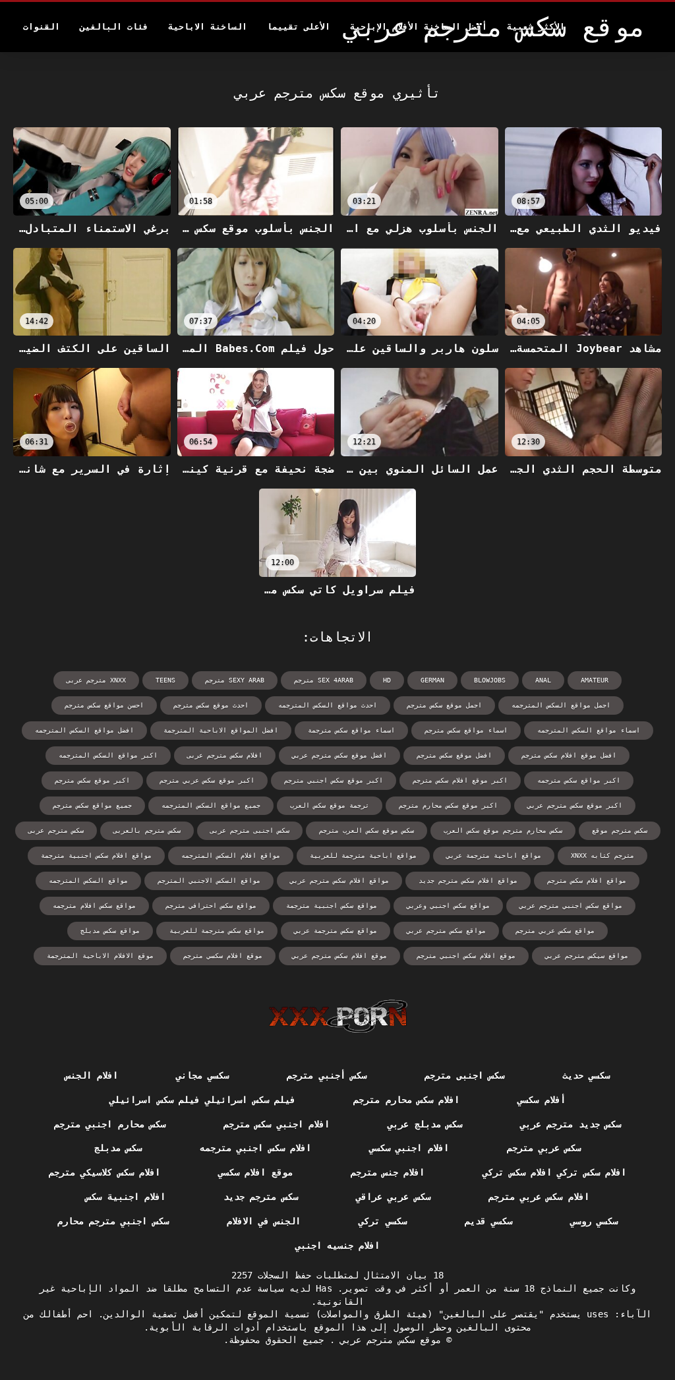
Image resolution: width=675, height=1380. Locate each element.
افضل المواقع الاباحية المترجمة (220, 730)
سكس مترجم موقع (619, 830)
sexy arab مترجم (234, 680)
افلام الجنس (91, 1075)
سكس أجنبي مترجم (327, 1075)
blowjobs (490, 680)
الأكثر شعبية (536, 27)
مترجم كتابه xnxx (602, 855)
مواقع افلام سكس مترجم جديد (468, 880)
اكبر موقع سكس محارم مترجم (448, 805)
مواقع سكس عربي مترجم (555, 930)
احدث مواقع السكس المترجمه (327, 705)
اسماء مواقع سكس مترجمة (351, 730)
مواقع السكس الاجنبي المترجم (209, 880)
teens (165, 680)
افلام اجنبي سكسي (409, 1148)
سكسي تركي (382, 1221)
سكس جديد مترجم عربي (570, 1124)
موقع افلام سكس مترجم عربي (339, 955)
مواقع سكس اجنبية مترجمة (331, 905)
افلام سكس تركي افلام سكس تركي (554, 1172)
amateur (594, 680)
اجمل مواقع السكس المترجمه (561, 705)
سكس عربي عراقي (393, 1196)
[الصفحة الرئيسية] (337, 1016)
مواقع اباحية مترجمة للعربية (363, 855)
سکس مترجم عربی (56, 830)
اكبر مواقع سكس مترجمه (578, 780)
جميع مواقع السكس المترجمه (210, 805)
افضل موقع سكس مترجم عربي (339, 755)
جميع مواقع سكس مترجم (92, 805)
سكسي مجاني (202, 1075)
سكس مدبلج (118, 1148)
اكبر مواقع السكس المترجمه (108, 755)
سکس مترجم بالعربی (147, 830)
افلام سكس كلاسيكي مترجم (104, 1172)
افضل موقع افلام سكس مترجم (568, 755)
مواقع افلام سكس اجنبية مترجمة (96, 855)
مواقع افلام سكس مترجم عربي (339, 880)
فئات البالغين (114, 27)
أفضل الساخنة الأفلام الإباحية (418, 27)
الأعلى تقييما (298, 27)
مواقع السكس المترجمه (88, 880)
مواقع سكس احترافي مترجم (210, 905)
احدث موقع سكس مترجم (211, 705)
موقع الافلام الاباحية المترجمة (100, 955)
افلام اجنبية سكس (125, 1196)
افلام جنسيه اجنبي (337, 1245)
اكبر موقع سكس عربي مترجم (207, 780)
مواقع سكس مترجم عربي (446, 930)
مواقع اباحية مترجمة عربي (493, 855)
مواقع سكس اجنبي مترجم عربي (570, 905)
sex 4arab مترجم (323, 680)
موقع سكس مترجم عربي (388, 1340)
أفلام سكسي (541, 1100)
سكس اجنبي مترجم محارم (113, 1221)
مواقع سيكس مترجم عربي (586, 955)
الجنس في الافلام (264, 1221)
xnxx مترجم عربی (96, 680)
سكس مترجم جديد (260, 1196)
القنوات (41, 27)
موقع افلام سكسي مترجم (222, 955)
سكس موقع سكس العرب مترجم (366, 830)
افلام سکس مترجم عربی (224, 755)
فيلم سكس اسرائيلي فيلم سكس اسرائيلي (202, 1100)
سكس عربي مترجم (544, 1148)
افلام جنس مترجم (388, 1172)
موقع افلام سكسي (255, 1172)
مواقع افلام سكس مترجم (586, 880)
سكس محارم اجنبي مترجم (109, 1124)
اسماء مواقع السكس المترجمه (588, 730)
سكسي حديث (586, 1075)
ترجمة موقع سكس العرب (329, 805)
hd (387, 680)
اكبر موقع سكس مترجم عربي (574, 805)
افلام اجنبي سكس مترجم (276, 1124)
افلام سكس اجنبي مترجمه (255, 1148)
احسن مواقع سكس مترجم (104, 705)
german (432, 680)
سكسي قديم (488, 1221)
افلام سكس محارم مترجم (406, 1100)
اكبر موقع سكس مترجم (92, 780)
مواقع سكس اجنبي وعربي (448, 905)
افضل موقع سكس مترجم (454, 755)
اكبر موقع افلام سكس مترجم (460, 780)
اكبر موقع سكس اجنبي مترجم (333, 780)
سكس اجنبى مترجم (464, 1075)
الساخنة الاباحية (207, 27)
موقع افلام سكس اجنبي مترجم (466, 955)
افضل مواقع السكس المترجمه (84, 730)
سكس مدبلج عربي (425, 1124)
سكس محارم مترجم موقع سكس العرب (503, 830)
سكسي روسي (594, 1221)
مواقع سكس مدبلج (110, 930)
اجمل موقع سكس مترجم (444, 705)
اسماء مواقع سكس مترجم (466, 730)
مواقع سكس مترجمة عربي (335, 930)
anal (543, 680)
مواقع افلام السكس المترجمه (230, 855)
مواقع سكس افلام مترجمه (94, 905)
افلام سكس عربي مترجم (538, 1196)
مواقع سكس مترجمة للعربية (216, 930)
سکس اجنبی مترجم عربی (249, 830)
